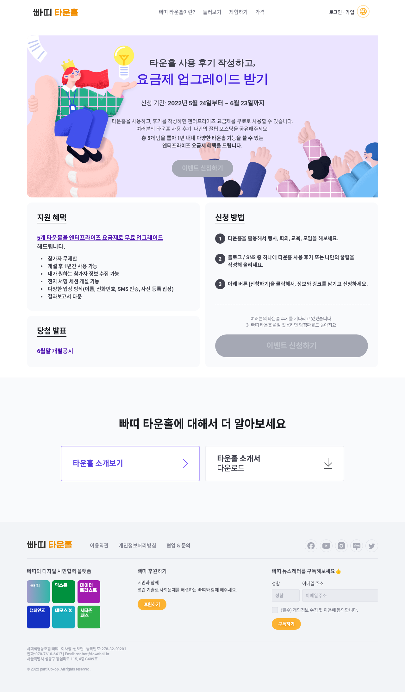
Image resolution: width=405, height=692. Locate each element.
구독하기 (286, 624)
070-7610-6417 (48, 654)
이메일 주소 (312, 583)
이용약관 (99, 546)
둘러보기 (212, 12)
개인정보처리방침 (137, 546)
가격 (260, 12)
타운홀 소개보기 (98, 463)
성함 (276, 583)
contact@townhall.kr (92, 654)
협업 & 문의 (178, 546)
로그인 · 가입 (341, 12)
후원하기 (152, 604)
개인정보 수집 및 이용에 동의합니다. (319, 610)
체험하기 (238, 12)
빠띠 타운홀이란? (177, 12)
